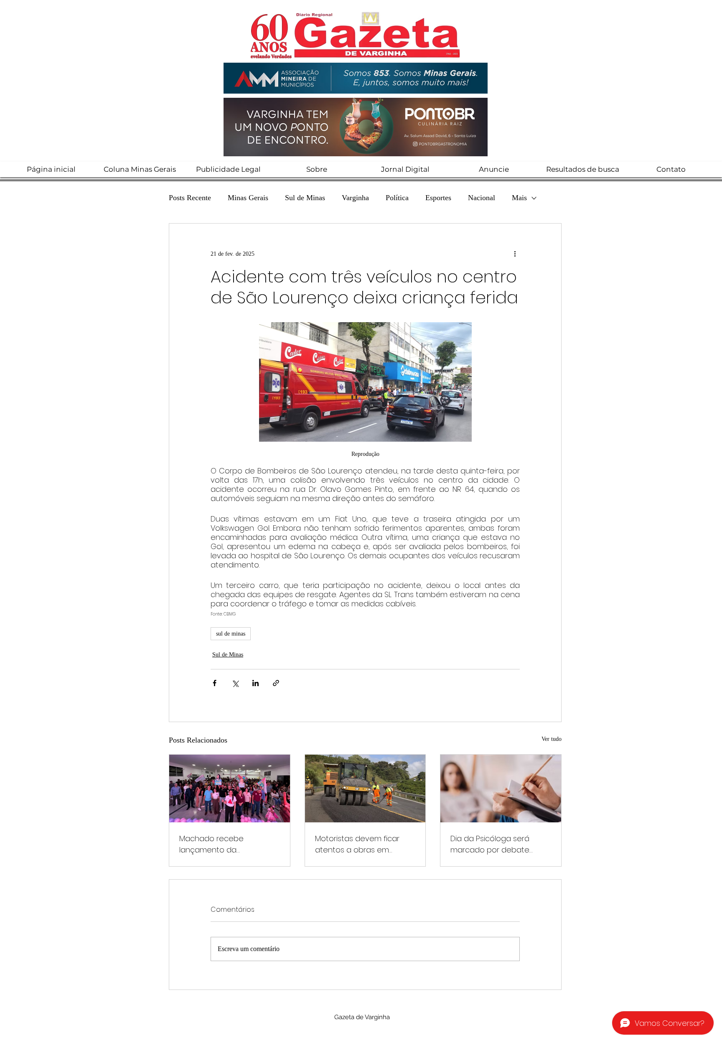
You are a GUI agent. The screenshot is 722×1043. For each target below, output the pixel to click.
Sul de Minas (305, 197)
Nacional (481, 197)
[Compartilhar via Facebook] (215, 683)
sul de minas (230, 634)
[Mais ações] (515, 254)
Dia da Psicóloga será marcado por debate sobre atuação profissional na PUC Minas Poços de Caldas (499, 844)
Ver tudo (552, 739)
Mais (519, 197)
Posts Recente (190, 197)
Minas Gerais (248, 197)
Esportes (438, 197)
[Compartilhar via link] (276, 683)
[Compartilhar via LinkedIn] (255, 683)
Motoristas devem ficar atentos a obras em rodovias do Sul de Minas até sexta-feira (360, 844)
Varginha (355, 197)
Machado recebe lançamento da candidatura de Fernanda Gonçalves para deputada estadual (228, 844)
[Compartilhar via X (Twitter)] (235, 683)
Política (397, 197)
